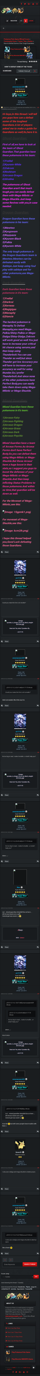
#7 (38, 994)
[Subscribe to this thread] (35, 71)
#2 (38, 598)
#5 (38, 832)
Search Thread (29, 1264)
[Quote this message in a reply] (37, 552)
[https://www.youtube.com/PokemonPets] (33, 4)
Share (6, 552)
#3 (38, 678)
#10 (38, 1226)
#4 (38, 752)
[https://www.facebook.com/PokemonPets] (21, 4)
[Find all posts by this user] (1, 552)
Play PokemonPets (17, 49)
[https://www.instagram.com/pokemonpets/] (37, 4)
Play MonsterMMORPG (18, 55)
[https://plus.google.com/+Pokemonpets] (29, 4)
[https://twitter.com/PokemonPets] (25, 4)
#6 (38, 908)
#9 (38, 1168)
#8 (38, 1100)
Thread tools (23, 71)
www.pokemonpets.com (13, 1316)
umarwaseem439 (11, 109)
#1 (38, 107)
